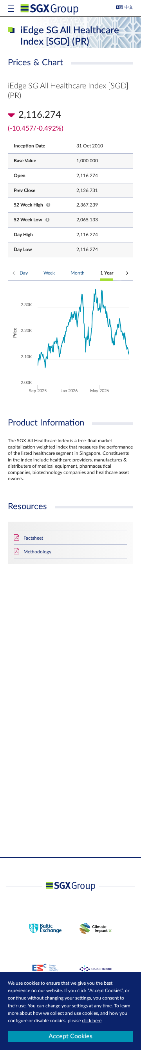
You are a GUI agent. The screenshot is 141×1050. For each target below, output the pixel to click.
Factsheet (33, 538)
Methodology (37, 551)
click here (91, 1020)
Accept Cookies (70, 1036)
